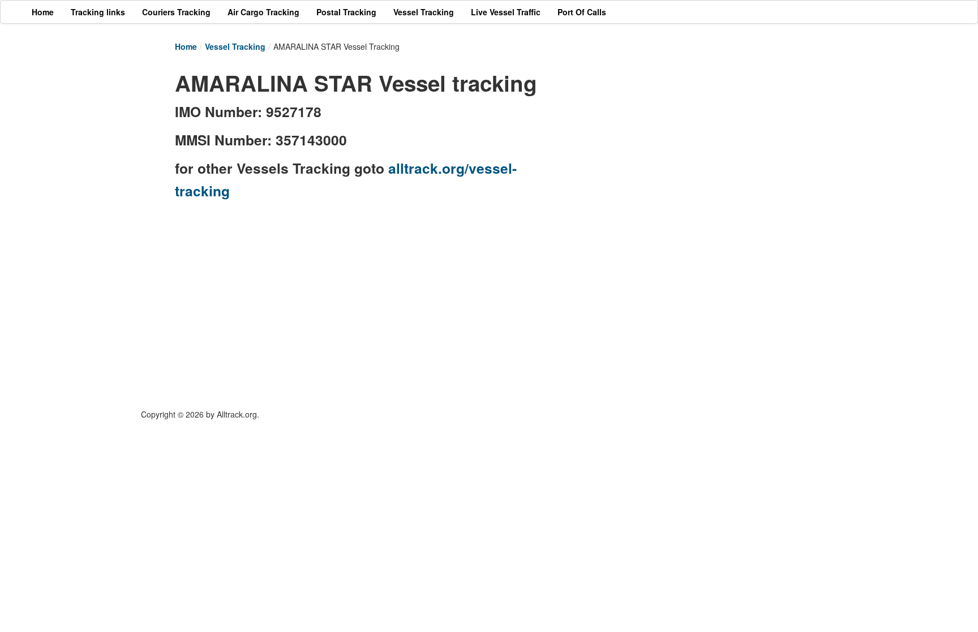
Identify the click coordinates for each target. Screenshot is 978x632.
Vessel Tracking (235, 46)
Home (186, 46)
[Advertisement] (675, 145)
